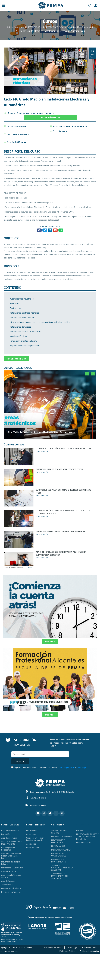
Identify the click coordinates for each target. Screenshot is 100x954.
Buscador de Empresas (11, 891)
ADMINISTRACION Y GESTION (59, 831)
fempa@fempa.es (38, 805)
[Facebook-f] (44, 813)
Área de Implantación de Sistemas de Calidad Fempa (11, 856)
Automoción (31, 834)
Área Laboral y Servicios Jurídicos (11, 876)
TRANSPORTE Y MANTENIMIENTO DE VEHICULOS (59, 876)
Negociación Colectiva (10, 830)
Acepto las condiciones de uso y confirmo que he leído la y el (49, 767)
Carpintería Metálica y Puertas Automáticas (35, 839)
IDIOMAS (79, 830)
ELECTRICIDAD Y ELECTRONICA (37, 113)
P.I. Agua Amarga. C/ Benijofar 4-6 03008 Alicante (52, 792)
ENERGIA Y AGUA (58, 846)
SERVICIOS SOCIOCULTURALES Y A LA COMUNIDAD (62, 868)
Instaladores (31, 830)
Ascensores (31, 843)
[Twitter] (50, 813)
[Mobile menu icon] (3, 6)
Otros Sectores (32, 847)
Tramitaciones (7, 884)
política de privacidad (66, 767)
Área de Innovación (9, 837)
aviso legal (82, 767)
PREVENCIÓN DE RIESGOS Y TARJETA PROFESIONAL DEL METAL (87, 836)
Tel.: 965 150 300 (38, 798)
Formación (5, 834)
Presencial (21, 126)
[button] (50, 117)
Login (96, 5)
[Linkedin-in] (56, 813)
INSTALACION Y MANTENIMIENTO (58, 860)
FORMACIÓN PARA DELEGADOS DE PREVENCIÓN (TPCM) (59, 469)
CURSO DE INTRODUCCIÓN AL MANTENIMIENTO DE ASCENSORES (63, 448)
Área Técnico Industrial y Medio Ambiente (11, 842)
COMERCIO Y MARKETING (61, 836)
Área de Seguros (8, 880)
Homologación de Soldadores (8, 848)
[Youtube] (38, 813)
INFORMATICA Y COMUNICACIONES (58, 854)
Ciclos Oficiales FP (20, 134)
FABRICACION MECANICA (61, 849)
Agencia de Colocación (10, 871)
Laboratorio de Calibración (12, 867)
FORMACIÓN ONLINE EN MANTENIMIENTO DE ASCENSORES (61, 531)
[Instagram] (62, 813)
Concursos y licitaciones (11, 888)
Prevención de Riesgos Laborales (10, 863)
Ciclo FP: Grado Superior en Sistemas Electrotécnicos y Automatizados (41, 432)
